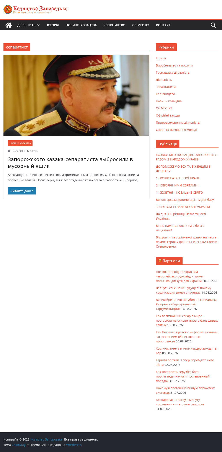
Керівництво (114, 25)
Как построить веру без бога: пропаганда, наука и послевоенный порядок (183, 376)
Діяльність (26, 25)
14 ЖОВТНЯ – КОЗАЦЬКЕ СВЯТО (179, 192)
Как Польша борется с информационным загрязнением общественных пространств (186, 336)
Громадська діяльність (172, 72)
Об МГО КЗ (140, 25)
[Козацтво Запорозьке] (8, 25)
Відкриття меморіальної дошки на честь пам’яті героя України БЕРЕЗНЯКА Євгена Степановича (186, 241)
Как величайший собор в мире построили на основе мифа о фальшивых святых (187, 320)
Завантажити (166, 87)
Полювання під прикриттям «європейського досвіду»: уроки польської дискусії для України (179, 276)
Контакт (163, 25)
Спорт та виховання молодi (176, 130)
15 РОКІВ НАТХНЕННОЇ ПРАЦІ (177, 178)
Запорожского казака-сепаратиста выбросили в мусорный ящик (70, 162)
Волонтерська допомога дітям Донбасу (185, 200)
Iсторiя (53, 25)
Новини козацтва (81, 25)
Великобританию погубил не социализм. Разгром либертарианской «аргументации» (186, 304)
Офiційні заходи (168, 115)
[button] (37, 25)
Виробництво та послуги (174, 65)
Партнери (171, 260)
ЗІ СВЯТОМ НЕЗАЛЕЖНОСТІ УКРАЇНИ (183, 207)
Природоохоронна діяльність (178, 122)
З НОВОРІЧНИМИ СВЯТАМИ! (177, 185)
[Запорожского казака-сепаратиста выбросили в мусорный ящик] (76, 95)
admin (34, 151)
